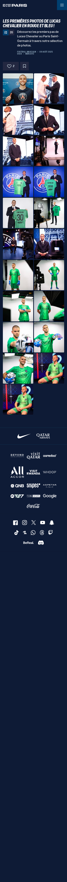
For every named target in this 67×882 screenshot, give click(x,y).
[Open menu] (62, 5)
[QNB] (17, 485)
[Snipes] (33, 485)
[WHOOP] (49, 472)
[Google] (49, 496)
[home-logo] (15, 5)
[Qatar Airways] (43, 436)
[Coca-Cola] (33, 506)
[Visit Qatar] (33, 455)
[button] (18, 88)
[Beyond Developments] (17, 455)
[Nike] (24, 436)
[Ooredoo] (49, 455)
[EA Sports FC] (17, 496)
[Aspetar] (49, 485)
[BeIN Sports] (33, 496)
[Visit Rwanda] (33, 472)
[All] (17, 472)
